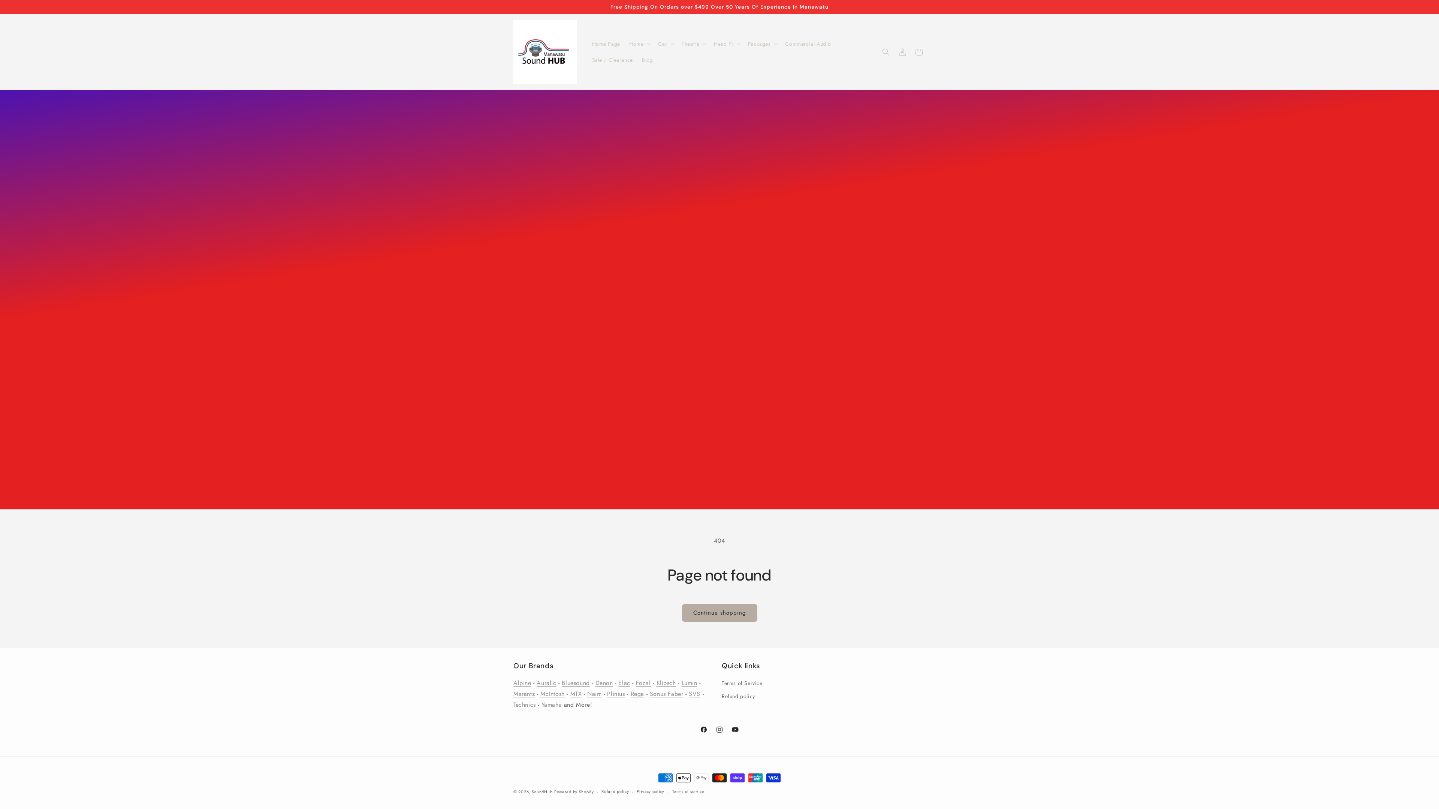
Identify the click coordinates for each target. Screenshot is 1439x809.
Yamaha (551, 704)
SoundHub (542, 792)
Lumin (689, 683)
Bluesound (575, 683)
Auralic (546, 683)
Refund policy (738, 696)
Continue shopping (719, 613)
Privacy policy (650, 791)
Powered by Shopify (574, 792)
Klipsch (666, 683)
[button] (639, 44)
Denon (604, 683)
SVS (694, 694)
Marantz (524, 694)
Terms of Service (742, 683)
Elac (624, 683)
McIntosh (552, 694)
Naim (594, 694)
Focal (643, 683)
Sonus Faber (667, 694)
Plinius (616, 694)
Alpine (522, 683)
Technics (524, 704)
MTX (576, 694)
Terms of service (688, 791)
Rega (637, 694)
